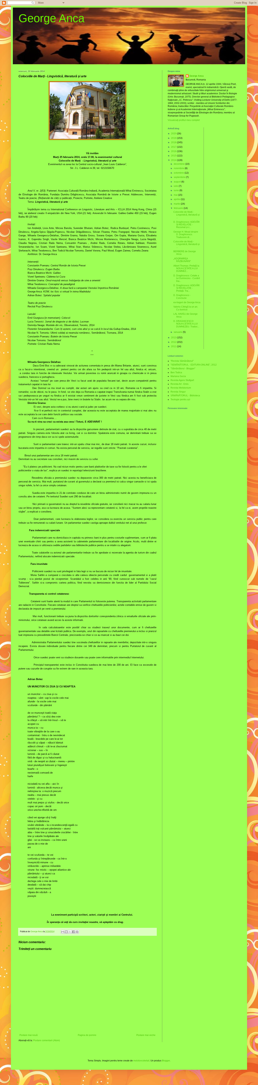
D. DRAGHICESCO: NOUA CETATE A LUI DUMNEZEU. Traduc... (186, 324)
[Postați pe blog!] (66, 932)
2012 (174, 342)
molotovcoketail (141, 1060)
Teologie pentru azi (180, 399)
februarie (179, 208)
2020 (174, 133)
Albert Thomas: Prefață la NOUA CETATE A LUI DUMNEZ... (186, 268)
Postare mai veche (145, 1035)
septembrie (180, 177)
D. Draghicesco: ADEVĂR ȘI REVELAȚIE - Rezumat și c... (186, 225)
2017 (174, 147)
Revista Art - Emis (179, 384)
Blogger (166, 1060)
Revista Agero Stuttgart (182, 380)
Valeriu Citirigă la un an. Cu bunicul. (185, 308)
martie (177, 203)
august (177, 181)
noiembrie (179, 168)
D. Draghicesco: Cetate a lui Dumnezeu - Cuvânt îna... (186, 278)
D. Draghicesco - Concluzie (182, 296)
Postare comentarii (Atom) (46, 1040)
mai (176, 195)
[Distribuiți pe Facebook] (73, 932)
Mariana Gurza (178, 376)
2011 (174, 346)
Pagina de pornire (87, 1035)
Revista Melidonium (181, 387)
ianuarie (178, 332)
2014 (174, 160)
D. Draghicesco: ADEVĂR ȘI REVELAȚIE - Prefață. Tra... (186, 288)
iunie (176, 190)
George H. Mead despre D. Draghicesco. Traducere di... (185, 234)
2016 (174, 151)
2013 (174, 337)
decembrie (179, 164)
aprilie (177, 199)
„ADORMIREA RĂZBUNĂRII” (182, 260)
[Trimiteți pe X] (70, 932)
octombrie (179, 173)
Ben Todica (176, 372)
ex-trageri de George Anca (186, 302)
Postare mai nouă (28, 1035)
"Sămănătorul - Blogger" (183, 368)
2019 (174, 138)
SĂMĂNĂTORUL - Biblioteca (185, 395)
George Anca (51, 18)
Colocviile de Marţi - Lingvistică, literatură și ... (186, 215)
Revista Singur (178, 391)
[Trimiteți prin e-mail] (63, 932)
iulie (176, 186)
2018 (174, 142)
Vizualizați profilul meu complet (184, 120)
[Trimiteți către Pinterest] (77, 932)
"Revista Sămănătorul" (182, 361)
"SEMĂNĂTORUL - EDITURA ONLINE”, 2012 (194, 364)
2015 (174, 155)
